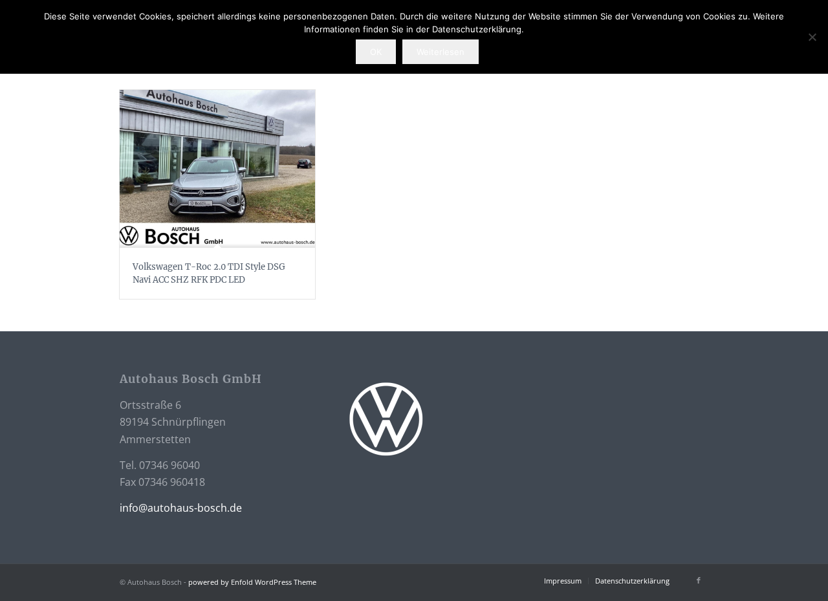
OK (376, 52)
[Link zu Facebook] (698, 580)
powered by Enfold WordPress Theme (252, 582)
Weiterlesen (440, 52)
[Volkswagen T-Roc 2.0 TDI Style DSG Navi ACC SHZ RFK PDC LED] (217, 169)
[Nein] (811, 36)
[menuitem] (563, 581)
